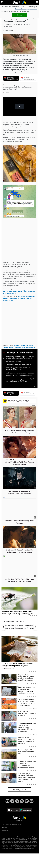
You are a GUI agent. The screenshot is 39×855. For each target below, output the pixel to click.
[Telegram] (12, 801)
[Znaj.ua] (19, 2)
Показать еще (30, 386)
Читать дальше (19, 789)
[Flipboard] (27, 801)
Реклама (4, 827)
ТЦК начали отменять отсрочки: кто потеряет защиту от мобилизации (20, 374)
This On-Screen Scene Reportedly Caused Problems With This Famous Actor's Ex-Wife (19, 462)
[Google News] (22, 801)
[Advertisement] (19, 240)
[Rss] (8, 801)
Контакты (5, 834)
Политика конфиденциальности (12, 824)
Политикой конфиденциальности (26, 9)
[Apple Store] (13, 810)
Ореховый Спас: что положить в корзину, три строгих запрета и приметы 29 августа (18, 367)
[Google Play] (25, 810)
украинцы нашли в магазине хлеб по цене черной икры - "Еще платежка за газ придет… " (19, 291)
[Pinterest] (32, 801)
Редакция (5, 830)
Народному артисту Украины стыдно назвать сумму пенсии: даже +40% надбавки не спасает (20, 358)
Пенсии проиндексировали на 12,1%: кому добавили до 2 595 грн (20, 380)
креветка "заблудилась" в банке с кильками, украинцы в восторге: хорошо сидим (19, 298)
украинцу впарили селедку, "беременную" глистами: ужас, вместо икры (19, 346)
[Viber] (17, 801)
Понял (19, 15)
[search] (2, 2)
